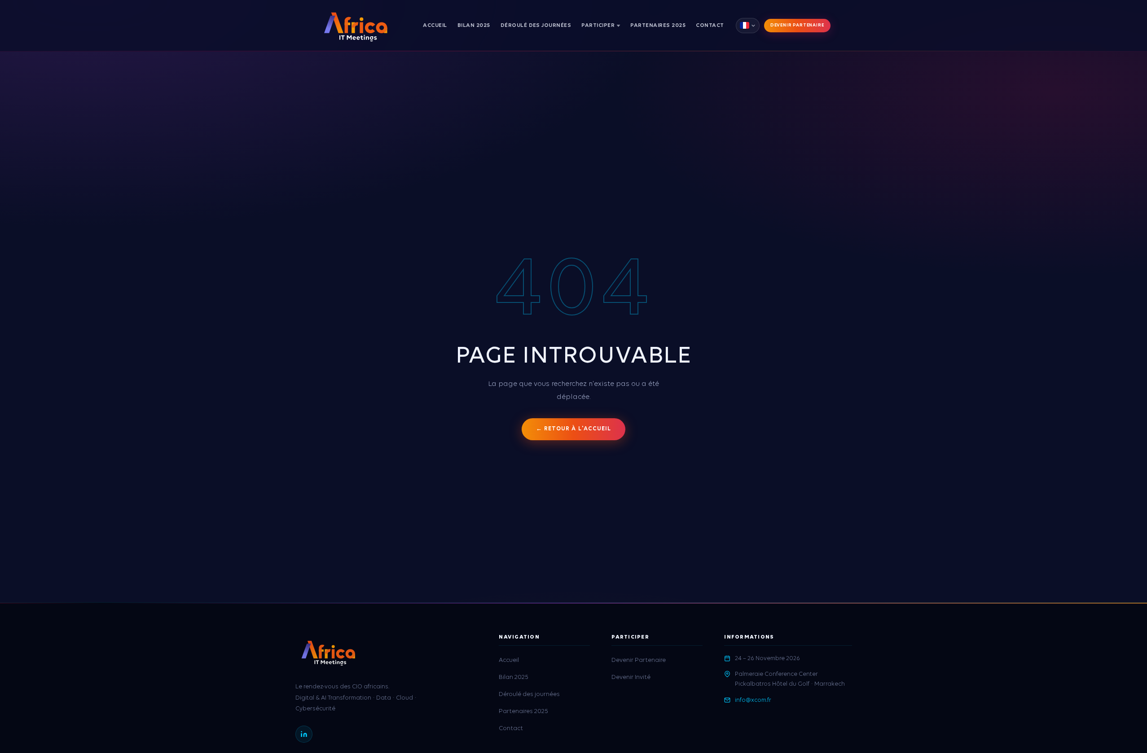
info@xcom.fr (753, 700)
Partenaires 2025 (658, 25)
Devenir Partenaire (797, 25)
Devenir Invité (582, 46)
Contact (710, 25)
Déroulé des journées (536, 25)
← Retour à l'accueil (573, 429)
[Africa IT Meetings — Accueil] (355, 25)
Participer (598, 25)
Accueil (435, 25)
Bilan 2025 (473, 25)
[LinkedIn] (303, 734)
